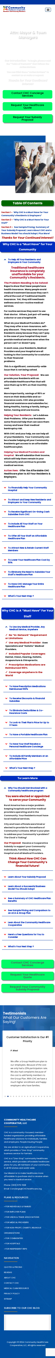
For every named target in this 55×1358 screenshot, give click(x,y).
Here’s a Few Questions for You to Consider (26, 936)
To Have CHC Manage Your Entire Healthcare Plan (26, 585)
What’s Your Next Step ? (21, 946)
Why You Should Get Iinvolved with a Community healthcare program (27, 789)
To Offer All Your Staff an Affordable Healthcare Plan (27, 537)
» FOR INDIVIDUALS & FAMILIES (17, 1206)
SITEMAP (8, 1298)
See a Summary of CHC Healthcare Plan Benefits (29, 899)
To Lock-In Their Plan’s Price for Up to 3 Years (29, 724)
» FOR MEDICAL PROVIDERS (16, 1222)
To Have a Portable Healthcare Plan (28, 734)
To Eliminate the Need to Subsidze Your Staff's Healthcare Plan (29, 573)
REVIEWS (8, 1272)
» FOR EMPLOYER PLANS (15, 1211)
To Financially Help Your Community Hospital (27, 489)
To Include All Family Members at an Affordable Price (28, 757)
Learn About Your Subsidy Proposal (27, 876)
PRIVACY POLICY (12, 1293)
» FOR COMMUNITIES (13, 1238)
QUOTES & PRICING (13, 1267)
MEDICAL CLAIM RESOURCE (16, 1288)
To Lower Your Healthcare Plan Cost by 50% (29, 561)
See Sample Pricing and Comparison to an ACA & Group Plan (29, 912)
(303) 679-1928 (18, 1185)
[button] (49, 12)
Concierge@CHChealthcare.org (26, 1188)
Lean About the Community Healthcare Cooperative (29, 924)
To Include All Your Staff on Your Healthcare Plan (25, 525)
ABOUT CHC (10, 1277)
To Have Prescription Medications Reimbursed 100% (27, 688)
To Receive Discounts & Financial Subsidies (27, 700)
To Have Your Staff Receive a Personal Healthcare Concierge (26, 745)
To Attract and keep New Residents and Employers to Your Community (29, 501)
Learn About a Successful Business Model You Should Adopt (26, 887)
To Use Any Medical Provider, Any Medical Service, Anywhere (27, 628)
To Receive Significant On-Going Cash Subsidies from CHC (29, 513)
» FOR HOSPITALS (12, 1243)
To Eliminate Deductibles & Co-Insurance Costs (26, 712)
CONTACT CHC (11, 1283)
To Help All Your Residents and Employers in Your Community (24, 261)
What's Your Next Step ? (21, 595)
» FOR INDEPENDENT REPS (15, 1248)
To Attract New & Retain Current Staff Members (28, 549)
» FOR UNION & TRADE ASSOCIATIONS (21, 1217)
